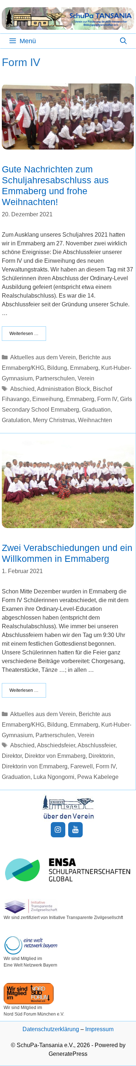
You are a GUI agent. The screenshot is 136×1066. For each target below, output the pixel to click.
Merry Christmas (54, 420)
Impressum (99, 1029)
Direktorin (101, 756)
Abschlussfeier (96, 745)
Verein (86, 378)
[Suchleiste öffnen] (123, 41)
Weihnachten (95, 420)
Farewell (81, 766)
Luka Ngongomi (53, 777)
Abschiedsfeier (56, 745)
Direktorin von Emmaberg (34, 766)
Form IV (107, 399)
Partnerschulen (55, 378)
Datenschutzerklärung (50, 1029)
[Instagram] (58, 829)
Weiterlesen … (23, 333)
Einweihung (47, 399)
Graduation (96, 410)
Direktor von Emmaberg (55, 756)
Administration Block (63, 389)
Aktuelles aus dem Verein (43, 357)
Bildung (57, 368)
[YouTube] (75, 829)
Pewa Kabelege (98, 777)
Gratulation (16, 420)
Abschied (22, 389)
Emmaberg (84, 368)
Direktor (12, 756)
